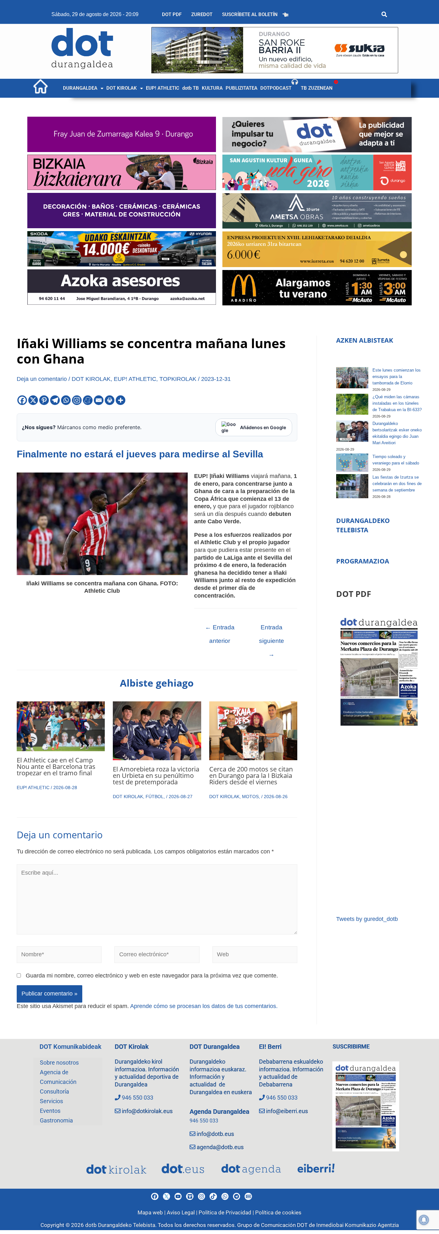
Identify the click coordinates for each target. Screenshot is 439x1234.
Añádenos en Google (263, 427)
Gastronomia (56, 1120)
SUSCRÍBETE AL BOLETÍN (250, 14)
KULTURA (212, 88)
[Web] (255, 956)
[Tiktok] (213, 1196)
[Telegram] (55, 400)
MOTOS (250, 796)
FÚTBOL (155, 796)
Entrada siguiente (271, 629)
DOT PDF (172, 14)
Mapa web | (152, 1212)
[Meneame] (88, 400)
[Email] (98, 400)
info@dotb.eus (215, 1133)
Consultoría (54, 1091)
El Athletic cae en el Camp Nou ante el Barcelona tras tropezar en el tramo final (56, 766)
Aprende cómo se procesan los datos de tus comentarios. (204, 1006)
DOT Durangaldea (215, 1046)
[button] (83, 88)
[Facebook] (22, 400)
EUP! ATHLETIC (162, 88)
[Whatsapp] (66, 400)
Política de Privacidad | (227, 1212)
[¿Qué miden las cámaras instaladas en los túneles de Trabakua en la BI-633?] (352, 404)
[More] (120, 400)
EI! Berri (270, 1046)
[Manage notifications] (424, 1220)
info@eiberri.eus (287, 1111)
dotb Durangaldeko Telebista (120, 1225)
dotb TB (190, 88)
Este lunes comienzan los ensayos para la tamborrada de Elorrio (396, 376)
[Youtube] (178, 1196)
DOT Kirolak (132, 1046)
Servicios (51, 1101)
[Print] (109, 400)
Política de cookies (278, 1212)
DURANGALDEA (80, 88)
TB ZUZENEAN (317, 88)
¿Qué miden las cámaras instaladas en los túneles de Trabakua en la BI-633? (397, 403)
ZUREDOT (201, 14)
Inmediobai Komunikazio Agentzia (357, 1225)
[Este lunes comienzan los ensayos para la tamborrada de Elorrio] (352, 378)
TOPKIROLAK (177, 379)
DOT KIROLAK (121, 88)
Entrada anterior (220, 629)
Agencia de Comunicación (58, 1077)
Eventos (50, 1110)
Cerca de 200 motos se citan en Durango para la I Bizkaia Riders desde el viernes (251, 775)
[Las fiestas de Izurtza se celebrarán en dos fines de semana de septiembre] (352, 486)
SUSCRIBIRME (351, 1046)
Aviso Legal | (183, 1212)
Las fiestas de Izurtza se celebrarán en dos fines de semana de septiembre (397, 483)
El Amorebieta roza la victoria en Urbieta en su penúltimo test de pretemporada (156, 775)
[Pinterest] (44, 400)
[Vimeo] (189, 1196)
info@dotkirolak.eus (147, 1111)
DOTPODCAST (275, 88)
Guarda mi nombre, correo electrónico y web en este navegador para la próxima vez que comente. (152, 975)
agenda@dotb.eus (220, 1147)
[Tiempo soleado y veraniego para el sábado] (352, 463)
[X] (33, 400)
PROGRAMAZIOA (362, 561)
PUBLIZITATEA (241, 88)
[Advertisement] (379, 821)
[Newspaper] (248, 1196)
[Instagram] (77, 400)
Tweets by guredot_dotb (367, 919)
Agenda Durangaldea (219, 1111)
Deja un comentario (42, 379)
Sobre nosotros (59, 1062)
